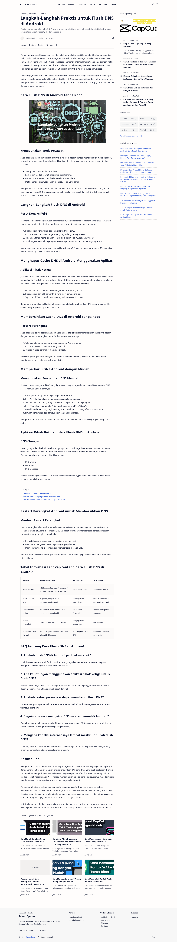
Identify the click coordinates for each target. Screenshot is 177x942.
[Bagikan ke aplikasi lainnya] (56, 45)
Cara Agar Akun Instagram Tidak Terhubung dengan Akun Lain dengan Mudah (66, 842)
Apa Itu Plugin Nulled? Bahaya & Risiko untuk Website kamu (136, 209)
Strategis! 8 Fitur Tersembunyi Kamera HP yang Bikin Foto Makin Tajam (137, 164)
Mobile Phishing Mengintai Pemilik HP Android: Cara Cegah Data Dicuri (135, 149)
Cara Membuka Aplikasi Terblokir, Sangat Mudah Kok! (44, 500)
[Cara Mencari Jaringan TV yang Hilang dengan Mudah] (67, 867)
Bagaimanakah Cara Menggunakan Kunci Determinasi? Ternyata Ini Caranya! (32, 882)
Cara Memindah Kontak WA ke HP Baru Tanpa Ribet (98, 880)
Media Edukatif (76, 917)
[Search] (157, 4)
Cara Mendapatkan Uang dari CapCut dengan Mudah (98, 840)
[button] (153, 4)
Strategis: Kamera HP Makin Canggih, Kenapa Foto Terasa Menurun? (135, 157)
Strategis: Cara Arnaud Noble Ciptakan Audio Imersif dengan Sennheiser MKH (136, 171)
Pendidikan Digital (77, 920)
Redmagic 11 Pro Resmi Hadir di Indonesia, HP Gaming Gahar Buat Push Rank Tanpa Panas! (137, 179)
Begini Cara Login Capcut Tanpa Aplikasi (138, 45)
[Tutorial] (135, 73)
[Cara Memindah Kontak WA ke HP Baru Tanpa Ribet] (99, 867)
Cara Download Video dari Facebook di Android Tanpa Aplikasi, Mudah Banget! (139, 64)
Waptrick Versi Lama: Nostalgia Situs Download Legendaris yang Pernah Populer (137, 194)
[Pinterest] (31, 930)
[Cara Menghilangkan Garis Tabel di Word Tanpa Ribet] (35, 827)
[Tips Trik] (135, 40)
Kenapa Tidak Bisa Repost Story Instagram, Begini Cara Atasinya (138, 77)
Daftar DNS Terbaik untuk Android (37, 494)
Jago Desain (69, 937)
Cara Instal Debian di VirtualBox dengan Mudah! (138, 89)
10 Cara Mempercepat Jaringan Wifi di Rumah (41, 497)
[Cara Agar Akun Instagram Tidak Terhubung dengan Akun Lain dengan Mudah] (67, 827)
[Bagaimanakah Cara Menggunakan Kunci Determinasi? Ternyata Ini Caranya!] (35, 867)
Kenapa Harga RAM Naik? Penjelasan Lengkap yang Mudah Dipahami (135, 187)
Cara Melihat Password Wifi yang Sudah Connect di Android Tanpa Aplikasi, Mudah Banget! (138, 102)
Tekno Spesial (25, 4)
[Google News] (41, 930)
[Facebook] (22, 930)
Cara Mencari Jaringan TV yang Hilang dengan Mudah (66, 880)
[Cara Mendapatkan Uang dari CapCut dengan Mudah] (99, 827)
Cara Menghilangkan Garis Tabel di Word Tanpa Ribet (32, 840)
